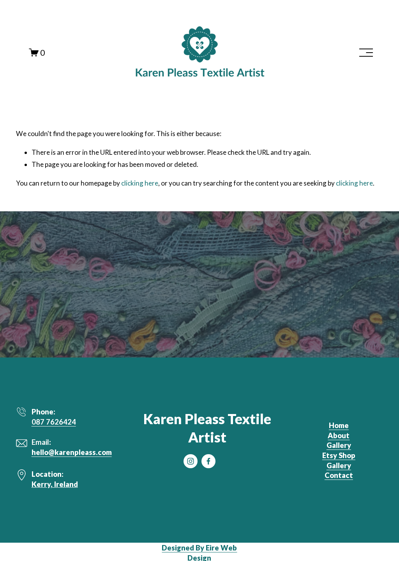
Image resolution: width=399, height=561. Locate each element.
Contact (339, 475)
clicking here (139, 183)
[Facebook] (208, 461)
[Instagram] (191, 461)
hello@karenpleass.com (72, 452)
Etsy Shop (338, 455)
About (339, 435)
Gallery (339, 445)
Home (339, 425)
